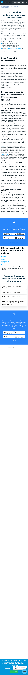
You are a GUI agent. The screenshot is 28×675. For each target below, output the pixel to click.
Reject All (7, 668)
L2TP (3, 262)
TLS (3, 264)
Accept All (14, 671)
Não (19, 347)
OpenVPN (3, 138)
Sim (15, 347)
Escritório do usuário (19, 2)
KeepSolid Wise (4, 154)
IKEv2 (2, 146)
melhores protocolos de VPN (14, 48)
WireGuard (3, 123)
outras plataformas (14, 242)
